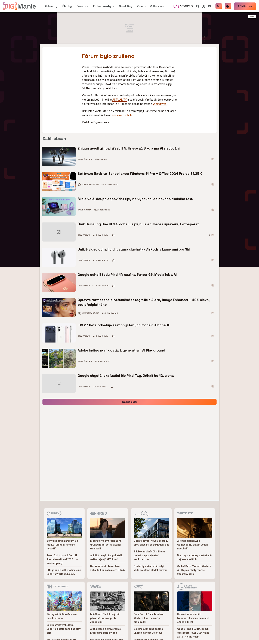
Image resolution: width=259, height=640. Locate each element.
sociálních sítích (122, 115)
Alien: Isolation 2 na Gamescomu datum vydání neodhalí (192, 544)
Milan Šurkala (85, 159)
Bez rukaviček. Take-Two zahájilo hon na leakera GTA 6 (107, 568)
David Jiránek (84, 210)
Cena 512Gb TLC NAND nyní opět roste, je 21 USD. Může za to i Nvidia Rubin (193, 632)
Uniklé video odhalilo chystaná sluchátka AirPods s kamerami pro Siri (134, 249)
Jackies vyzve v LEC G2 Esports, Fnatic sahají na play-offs (64, 629)
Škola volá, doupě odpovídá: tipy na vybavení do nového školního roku (135, 199)
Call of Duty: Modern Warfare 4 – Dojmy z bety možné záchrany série (194, 570)
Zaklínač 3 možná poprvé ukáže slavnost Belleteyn (148, 630)
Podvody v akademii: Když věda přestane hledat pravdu (150, 568)
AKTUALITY (119, 99)
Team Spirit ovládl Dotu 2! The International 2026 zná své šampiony (62, 559)
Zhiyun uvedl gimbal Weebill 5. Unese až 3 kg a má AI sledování (129, 148)
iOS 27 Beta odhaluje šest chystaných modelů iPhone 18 (124, 325)
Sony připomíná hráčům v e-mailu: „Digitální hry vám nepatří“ (63, 544)
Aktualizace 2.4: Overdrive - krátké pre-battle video (106, 630)
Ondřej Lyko (84, 235)
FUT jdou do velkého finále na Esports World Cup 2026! (64, 572)
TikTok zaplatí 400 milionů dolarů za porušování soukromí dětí (149, 555)
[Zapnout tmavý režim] (228, 6)
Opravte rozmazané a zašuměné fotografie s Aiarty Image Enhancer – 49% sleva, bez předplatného (144, 302)
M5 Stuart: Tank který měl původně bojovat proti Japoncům (105, 618)
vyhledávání (160, 104)
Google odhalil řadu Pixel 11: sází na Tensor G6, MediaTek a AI (127, 274)
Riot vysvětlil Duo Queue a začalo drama (62, 616)
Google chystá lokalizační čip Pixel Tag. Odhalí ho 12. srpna (126, 375)
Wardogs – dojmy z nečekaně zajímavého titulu (194, 557)
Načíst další (129, 401)
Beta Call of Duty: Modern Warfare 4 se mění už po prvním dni (149, 618)
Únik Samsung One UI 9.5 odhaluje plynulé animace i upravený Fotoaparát (138, 224)
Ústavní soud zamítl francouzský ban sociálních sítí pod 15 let (193, 618)
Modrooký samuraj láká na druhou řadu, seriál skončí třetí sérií (106, 544)
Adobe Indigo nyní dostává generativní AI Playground (121, 350)
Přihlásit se (245, 6)
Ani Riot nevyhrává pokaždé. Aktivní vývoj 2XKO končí (106, 557)
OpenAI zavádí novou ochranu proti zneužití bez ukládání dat (151, 542)
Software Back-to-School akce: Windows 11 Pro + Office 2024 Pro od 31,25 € (140, 173)
